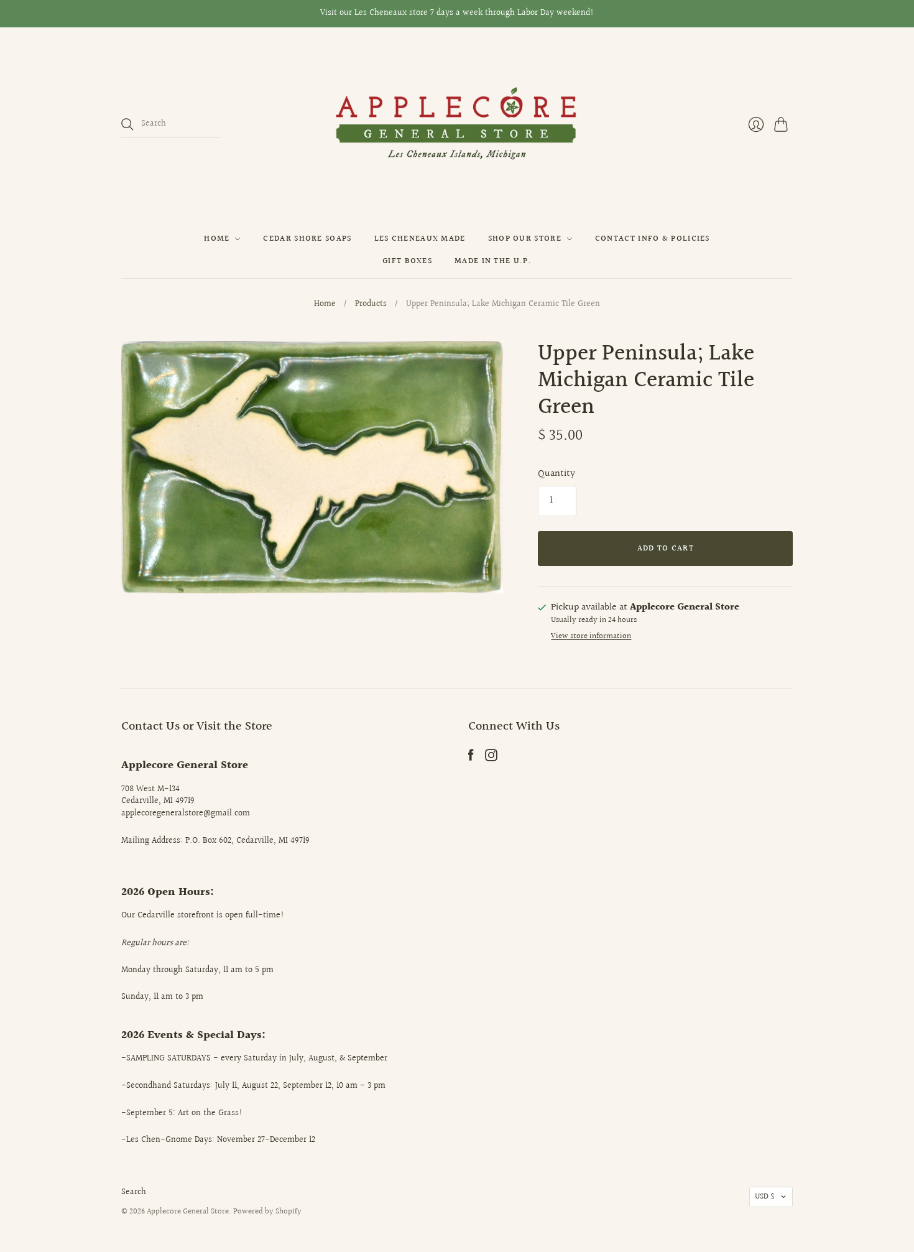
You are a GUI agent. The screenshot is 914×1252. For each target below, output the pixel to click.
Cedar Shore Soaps (307, 239)
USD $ (765, 1196)
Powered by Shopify (267, 1211)
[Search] (127, 124)
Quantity (556, 474)
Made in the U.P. (493, 261)
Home (216, 239)
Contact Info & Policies (652, 239)
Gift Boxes (407, 261)
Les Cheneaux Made (420, 239)
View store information (591, 636)
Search (133, 1192)
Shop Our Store (524, 239)
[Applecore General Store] (457, 124)
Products (371, 305)
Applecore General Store (188, 1211)
